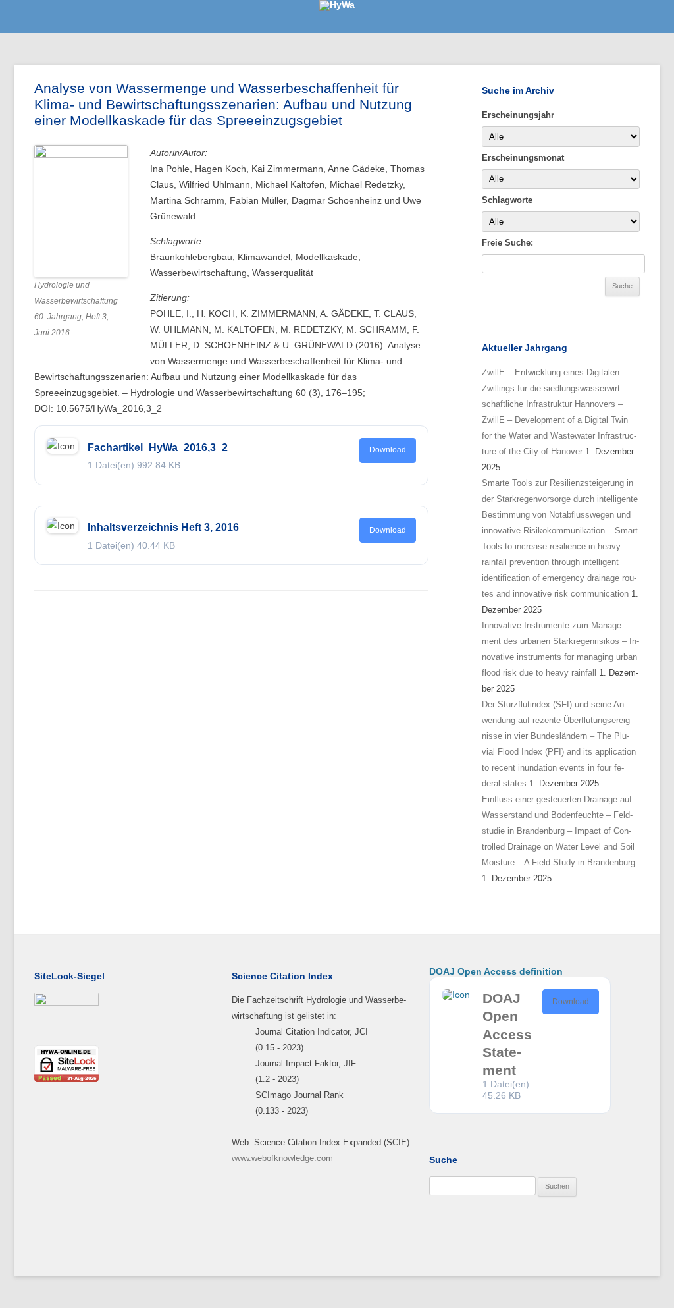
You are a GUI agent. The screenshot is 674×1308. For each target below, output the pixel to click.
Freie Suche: (507, 243)
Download (387, 449)
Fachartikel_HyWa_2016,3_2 (158, 447)
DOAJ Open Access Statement (507, 1034)
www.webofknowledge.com (282, 1158)
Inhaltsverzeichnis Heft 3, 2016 (163, 527)
